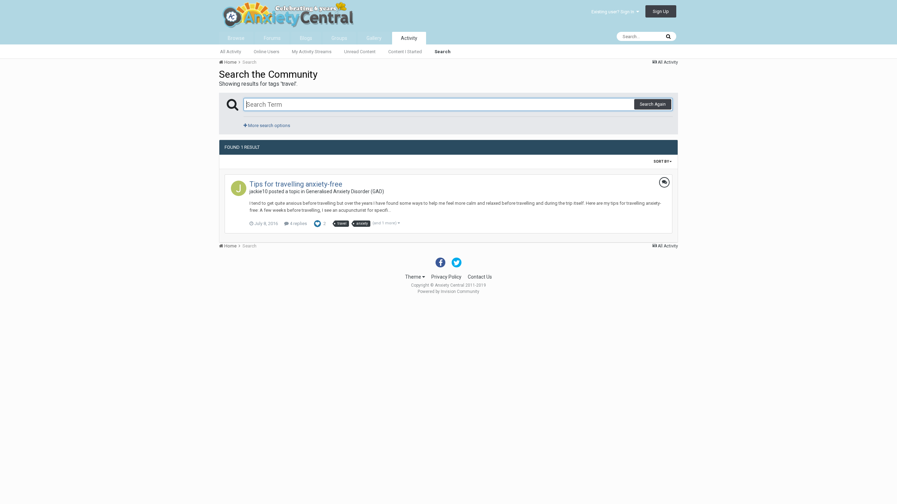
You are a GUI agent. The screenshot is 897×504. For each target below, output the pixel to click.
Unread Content (360, 51)
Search (442, 51)
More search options (268, 125)
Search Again (653, 104)
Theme (413, 277)
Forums (272, 38)
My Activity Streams (311, 51)
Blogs (306, 38)
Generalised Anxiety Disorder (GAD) (345, 191)
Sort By (661, 161)
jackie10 (258, 191)
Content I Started (405, 51)
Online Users (266, 51)
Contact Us (480, 277)
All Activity (230, 51)
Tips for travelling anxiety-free (295, 184)
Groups (339, 38)
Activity (409, 38)
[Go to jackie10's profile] (238, 188)
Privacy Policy (446, 277)
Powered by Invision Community (448, 291)
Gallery (374, 38)
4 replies (298, 223)
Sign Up (661, 11)
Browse (236, 38)
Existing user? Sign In (613, 11)
